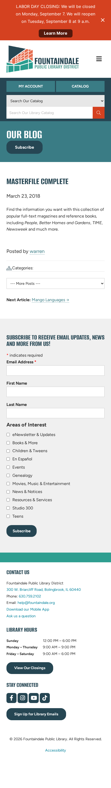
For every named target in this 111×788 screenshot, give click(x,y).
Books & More (25, 442)
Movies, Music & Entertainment (41, 483)
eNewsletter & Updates (33, 434)
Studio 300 (22, 508)
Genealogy (22, 475)
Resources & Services (32, 499)
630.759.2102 (30, 596)
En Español (22, 459)
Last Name (16, 404)
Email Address (21, 361)
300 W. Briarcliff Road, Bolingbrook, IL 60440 (43, 589)
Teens (17, 516)
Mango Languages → (50, 299)
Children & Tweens (29, 450)
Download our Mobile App (27, 609)
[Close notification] (103, 20)
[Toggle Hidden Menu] (99, 59)
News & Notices (27, 491)
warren (37, 251)
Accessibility (55, 750)
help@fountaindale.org (36, 602)
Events (18, 467)
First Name (16, 383)
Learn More (55, 33)
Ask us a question (21, 616)
